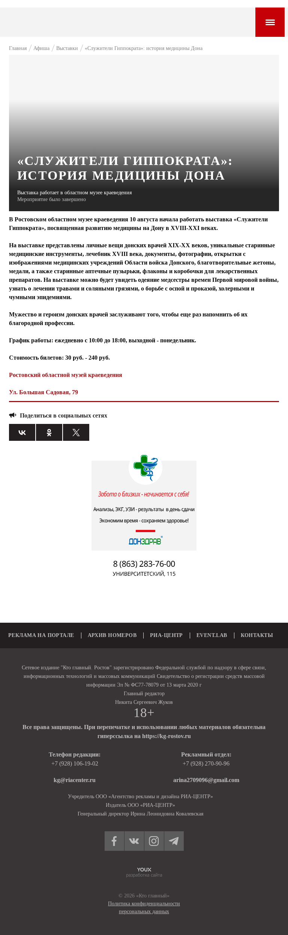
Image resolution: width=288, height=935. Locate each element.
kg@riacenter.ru (75, 780)
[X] (76, 432)
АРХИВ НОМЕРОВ (112, 635)
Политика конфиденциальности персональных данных (144, 907)
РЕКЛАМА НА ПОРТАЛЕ (41, 635)
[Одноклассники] (49, 432)
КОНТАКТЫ (257, 635)
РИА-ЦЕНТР (166, 635)
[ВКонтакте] (22, 432)
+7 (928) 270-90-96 (206, 763)
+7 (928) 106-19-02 (74, 763)
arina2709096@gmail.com (206, 780)
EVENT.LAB (211, 635)
